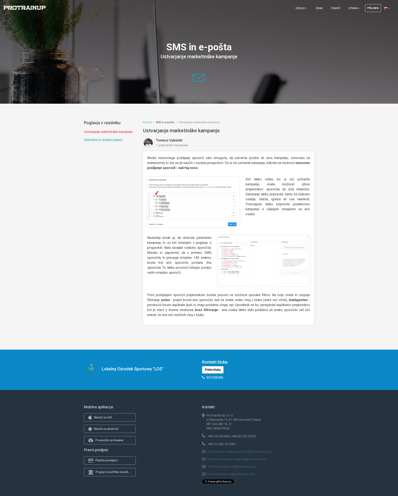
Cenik (319, 8)
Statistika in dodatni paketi (103, 140)
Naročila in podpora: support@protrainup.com (237, 459)
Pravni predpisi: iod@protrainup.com (231, 474)
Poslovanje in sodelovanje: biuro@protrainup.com (239, 451)
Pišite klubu (213, 369)
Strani (353, 8)
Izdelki (301, 8)
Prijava (373, 8)
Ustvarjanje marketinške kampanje (108, 132)
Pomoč (335, 8)
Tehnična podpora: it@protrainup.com (232, 466)
